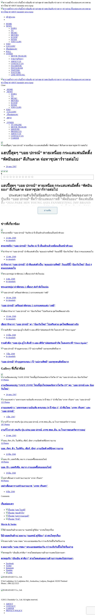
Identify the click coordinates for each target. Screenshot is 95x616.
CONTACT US (17, 64)
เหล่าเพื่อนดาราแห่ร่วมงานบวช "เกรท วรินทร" (24, 486)
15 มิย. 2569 (11, 335)
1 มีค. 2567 (10, 417)
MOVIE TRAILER (18, 56)
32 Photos (5, 443)
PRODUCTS (16, 131)
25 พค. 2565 (11, 435)
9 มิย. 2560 (10, 492)
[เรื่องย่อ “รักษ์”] (13, 519)
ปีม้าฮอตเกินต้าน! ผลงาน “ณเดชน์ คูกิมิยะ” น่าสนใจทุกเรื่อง (30, 535)
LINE (10, 573)
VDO (8, 44)
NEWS (9, 26)
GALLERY (10, 46)
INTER (14, 39)
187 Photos (5, 424)
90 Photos (5, 481)
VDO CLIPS (16, 42)
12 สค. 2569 (11, 257)
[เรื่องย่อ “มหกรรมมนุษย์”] (17, 516)
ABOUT (9, 604)
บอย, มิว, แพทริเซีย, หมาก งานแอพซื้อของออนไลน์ (26, 467)
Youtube (9, 570)
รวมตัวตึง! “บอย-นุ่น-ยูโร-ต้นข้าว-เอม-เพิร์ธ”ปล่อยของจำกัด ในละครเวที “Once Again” (44, 343)
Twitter (9, 566)
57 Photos (5, 380)
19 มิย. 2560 (11, 473)
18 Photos (5, 462)
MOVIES (15, 35)
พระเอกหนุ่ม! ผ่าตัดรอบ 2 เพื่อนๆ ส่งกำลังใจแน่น (24, 287)
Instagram (10, 568)
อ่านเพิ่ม (47, 210)
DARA (14, 28)
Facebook (10, 563)
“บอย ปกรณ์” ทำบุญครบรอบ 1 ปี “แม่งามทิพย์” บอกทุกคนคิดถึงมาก (35, 361)
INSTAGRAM (17, 68)
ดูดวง (9, 118)
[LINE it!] (7, 171)
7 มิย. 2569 (10, 354)
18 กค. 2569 (11, 298)
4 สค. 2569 (10, 279)
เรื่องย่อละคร (11, 49)
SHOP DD (15, 129)
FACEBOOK (16, 66)
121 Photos (5, 402)
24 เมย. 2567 (11, 166)
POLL (8, 51)
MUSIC (14, 33)
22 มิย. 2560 (11, 454)
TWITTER (15, 70)
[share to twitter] (4, 171)
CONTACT (10, 606)
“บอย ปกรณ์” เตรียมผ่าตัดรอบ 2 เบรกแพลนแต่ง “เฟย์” (28, 305)
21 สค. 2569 (11, 238)
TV (12, 30)
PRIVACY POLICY (14, 611)
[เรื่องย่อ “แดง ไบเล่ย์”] (16, 510)
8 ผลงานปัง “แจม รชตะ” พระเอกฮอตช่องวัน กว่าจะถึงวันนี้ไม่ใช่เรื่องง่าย (37, 547)
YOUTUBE (16, 72)
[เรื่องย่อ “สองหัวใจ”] (15, 513)
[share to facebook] (2, 171)
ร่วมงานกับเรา (17, 59)
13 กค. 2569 (11, 316)
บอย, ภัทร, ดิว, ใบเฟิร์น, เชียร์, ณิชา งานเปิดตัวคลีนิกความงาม (32, 448)
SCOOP (14, 37)
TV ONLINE (16, 125)
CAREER (15, 138)
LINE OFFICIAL (18, 75)
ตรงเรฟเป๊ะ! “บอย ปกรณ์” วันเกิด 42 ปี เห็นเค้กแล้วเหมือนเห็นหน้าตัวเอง (37, 246)
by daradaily (11, 240)
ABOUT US (16, 61)
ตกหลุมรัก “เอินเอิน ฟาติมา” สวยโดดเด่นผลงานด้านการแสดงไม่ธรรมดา (37, 558)
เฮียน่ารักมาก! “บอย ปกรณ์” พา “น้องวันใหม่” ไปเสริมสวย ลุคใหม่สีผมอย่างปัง (40, 324)
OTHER (9, 54)
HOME (9, 24)
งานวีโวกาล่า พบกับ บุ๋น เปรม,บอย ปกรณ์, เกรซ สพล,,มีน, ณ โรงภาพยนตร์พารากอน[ (43, 430)
